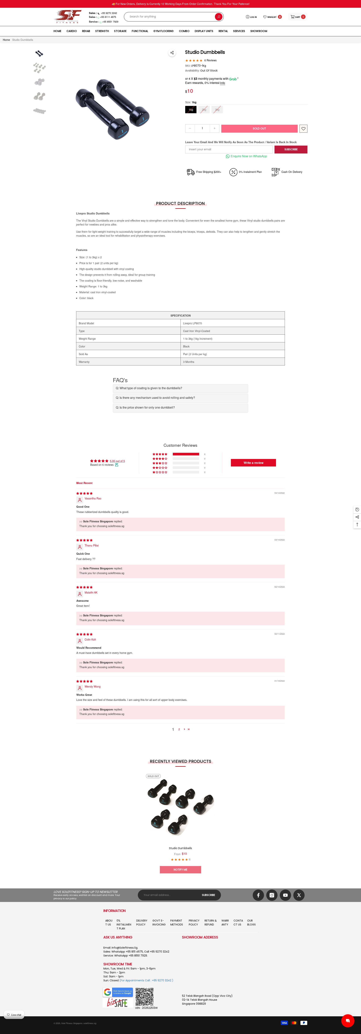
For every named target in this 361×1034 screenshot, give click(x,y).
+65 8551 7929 (110, 21)
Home (6, 40)
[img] (84, 493)
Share (172, 52)
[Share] (172, 52)
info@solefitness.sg (124, 948)
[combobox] (169, 17)
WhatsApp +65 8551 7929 (130, 955)
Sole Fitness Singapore (71, 1023)
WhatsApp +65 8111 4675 (127, 951)
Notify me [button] (180, 869)
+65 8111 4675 (108, 17)
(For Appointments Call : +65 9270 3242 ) (146, 980)
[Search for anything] (174, 16)
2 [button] (179, 729)
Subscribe (291, 149)
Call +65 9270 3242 (156, 951)
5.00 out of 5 (117, 461)
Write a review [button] (253, 462)
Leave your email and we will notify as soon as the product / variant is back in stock (241, 142)
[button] (297, 17)
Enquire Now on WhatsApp (249, 156)
